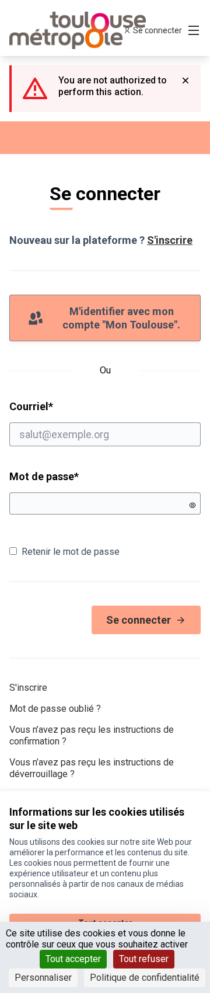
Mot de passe (44, 476)
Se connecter (138, 620)
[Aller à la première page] (79, 30)
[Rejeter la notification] (185, 80)
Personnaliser (43, 977)
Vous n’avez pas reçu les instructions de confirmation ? (91, 735)
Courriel (75, 406)
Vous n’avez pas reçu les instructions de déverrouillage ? (91, 768)
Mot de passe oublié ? (55, 708)
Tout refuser (144, 958)
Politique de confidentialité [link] (145, 977)
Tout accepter (73, 958)
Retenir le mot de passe (71, 551)
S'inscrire (169, 240)
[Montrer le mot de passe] (192, 505)
